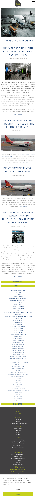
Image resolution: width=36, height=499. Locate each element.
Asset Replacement (18, 350)
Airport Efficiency (18, 310)
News (18, 412)
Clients (18, 421)
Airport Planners (18, 328)
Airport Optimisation (18, 324)
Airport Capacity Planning (18, 300)
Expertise (18, 426)
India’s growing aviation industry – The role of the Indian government (18, 124)
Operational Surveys (18, 444)
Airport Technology (18, 346)
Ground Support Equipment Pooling (18, 374)
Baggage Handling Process (18, 356)
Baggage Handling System (18, 358)
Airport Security (18, 338)
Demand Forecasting (18, 440)
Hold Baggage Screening (18, 376)
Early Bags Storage (18, 368)
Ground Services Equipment (18, 372)
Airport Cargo (18, 302)
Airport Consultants (18, 308)
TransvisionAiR (18, 400)
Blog (18, 360)
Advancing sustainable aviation (18, 290)
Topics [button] (16, 286)
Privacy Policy (18, 473)
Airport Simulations (18, 340)
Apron (18, 432)
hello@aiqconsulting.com (18, 469)
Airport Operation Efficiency (18, 322)
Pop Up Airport (18, 392)
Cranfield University (18, 366)
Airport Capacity (18, 296)
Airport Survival (18, 342)
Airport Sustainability (18, 344)
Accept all (18, 494)
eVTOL (18, 370)
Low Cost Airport (18, 384)
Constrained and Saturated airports (18, 362)
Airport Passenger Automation (18, 326)
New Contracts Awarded (18, 388)
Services (18, 438)
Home (18, 410)
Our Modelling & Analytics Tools (18, 423)
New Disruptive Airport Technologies (18, 390)
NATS (18, 386)
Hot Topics (18, 378)
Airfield (18, 434)
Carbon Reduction (18, 446)
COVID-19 (18, 364)
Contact (18, 414)
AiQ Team (18, 294)
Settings (18, 489)
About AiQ (18, 417)
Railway (18, 394)
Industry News (18, 382)
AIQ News (18, 292)
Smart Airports (18, 398)
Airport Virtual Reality (18, 348)
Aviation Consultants (18, 352)
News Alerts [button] (17, 404)
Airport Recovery (18, 332)
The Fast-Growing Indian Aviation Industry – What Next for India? (18, 51)
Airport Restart (18, 336)
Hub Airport (17, 380)
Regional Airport (18, 396)
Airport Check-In (18, 304)
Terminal (18, 430)
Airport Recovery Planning (18, 334)
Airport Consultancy (18, 306)
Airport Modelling (18, 320)
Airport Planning (18, 330)
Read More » (18, 114)
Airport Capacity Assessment (17, 298)
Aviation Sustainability (18, 354)
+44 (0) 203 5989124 (18, 467)
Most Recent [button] (17, 282)
